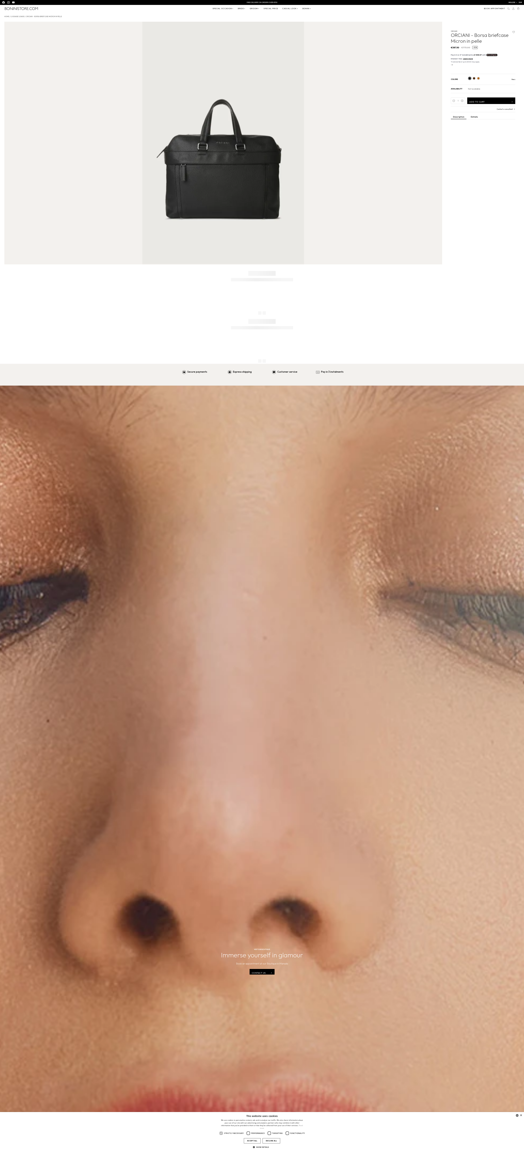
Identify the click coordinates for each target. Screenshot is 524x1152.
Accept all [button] (252, 1141)
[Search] (508, 8)
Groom (254, 8)
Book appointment (494, 8)
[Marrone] (474, 78)
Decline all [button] (271, 1141)
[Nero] (469, 78)
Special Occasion (222, 8)
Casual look (289, 8)
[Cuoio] (478, 78)
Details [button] (474, 116)
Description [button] (458, 116)
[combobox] (517, 1115)
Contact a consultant (505, 109)
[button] (513, 2)
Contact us (259, 973)
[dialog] (262, 1132)
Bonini (306, 8)
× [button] (521, 1115)
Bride (241, 8)
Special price (271, 8)
